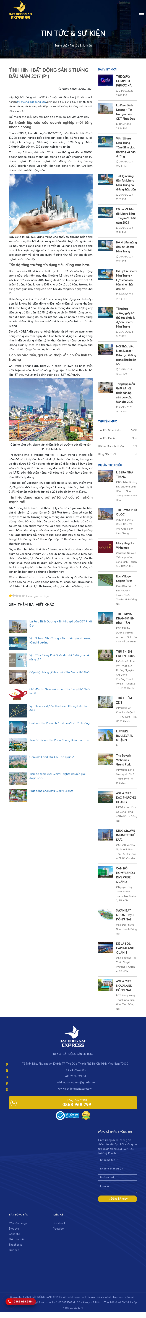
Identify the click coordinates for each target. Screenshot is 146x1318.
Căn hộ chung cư (19, 1223)
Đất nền (14, 1250)
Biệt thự (14, 1228)
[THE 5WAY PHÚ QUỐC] (105, 514)
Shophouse (15, 1244)
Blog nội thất (117, 454)
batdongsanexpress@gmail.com (75, 1082)
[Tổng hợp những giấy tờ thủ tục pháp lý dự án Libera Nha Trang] (105, 312)
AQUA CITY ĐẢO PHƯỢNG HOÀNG (126, 798)
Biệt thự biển (17, 1239)
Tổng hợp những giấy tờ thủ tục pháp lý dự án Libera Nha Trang (125, 317)
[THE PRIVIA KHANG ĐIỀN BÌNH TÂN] (105, 618)
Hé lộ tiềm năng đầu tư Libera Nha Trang (126, 247)
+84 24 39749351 (75, 1076)
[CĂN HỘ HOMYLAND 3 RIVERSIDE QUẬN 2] (105, 872)
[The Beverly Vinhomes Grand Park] (105, 759)
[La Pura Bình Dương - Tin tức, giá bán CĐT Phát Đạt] (105, 108)
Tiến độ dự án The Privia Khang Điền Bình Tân (59, 740)
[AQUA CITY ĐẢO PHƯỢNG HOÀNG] (105, 797)
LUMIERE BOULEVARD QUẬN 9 (124, 736)
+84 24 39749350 (75, 1070)
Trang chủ (60, 45)
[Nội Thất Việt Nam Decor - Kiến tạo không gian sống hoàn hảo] (105, 349)
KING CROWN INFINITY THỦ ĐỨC (125, 835)
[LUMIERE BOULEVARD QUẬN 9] (105, 735)
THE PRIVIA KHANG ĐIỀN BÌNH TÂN (125, 618)
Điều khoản (103, 1297)
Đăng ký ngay (119, 1198)
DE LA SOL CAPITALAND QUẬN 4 (125, 948)
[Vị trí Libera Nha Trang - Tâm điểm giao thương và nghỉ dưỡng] (105, 141)
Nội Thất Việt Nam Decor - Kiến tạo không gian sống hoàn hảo (126, 355)
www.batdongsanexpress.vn (75, 1088)
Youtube (58, 1228)
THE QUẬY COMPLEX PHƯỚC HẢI (124, 81)
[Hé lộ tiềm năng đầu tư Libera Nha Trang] (105, 245)
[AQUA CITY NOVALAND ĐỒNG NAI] (105, 985)
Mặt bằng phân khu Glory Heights (51, 791)
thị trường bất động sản (31, 102)
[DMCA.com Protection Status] (86, 1115)
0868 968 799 (76, 1105)
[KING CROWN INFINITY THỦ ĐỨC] (105, 835)
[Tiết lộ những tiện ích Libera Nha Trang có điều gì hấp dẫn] (105, 179)
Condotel (14, 1234)
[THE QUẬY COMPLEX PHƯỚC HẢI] (105, 80)
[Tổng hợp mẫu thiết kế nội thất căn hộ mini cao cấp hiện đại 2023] (105, 387)
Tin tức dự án (117, 438)
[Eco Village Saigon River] (105, 580)
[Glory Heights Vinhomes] (105, 547)
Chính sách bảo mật (123, 1297)
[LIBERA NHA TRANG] (105, 476)
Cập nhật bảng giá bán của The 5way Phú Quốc (60, 672)
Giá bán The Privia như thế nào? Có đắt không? (59, 723)
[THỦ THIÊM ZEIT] (105, 702)
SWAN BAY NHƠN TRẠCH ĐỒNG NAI (125, 915)
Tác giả (90, 1297)
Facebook (59, 1223)
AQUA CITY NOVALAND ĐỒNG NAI (124, 986)
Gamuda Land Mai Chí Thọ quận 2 (51, 757)
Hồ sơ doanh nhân (117, 446)
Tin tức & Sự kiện (81, 45)
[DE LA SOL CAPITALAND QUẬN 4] (105, 947)
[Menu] (141, 13)
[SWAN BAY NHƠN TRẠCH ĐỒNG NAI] (105, 914)
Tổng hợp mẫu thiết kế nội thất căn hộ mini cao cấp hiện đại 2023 (125, 393)
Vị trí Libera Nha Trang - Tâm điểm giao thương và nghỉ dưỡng (126, 147)
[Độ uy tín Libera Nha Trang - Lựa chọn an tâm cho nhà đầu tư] (105, 274)
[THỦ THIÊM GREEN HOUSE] (105, 655)
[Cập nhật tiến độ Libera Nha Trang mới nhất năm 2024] (105, 212)
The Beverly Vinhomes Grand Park (123, 760)
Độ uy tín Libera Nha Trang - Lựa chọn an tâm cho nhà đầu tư (126, 280)
